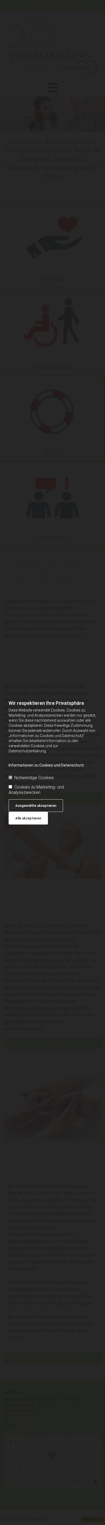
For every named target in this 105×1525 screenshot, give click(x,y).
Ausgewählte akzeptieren (35, 806)
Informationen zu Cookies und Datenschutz (46, 765)
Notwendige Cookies (34, 777)
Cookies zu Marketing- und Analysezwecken (36, 790)
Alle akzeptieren (28, 818)
